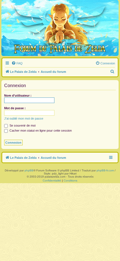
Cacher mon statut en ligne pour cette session (40, 130)
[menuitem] (17, 63)
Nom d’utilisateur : (18, 95)
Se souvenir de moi (22, 125)
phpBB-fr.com (105, 170)
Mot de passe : (15, 108)
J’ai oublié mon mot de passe (23, 118)
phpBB (29, 170)
